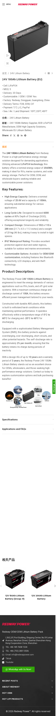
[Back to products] (48, 73)
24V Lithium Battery (20, 73)
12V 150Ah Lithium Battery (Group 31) (14, 597)
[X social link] (14, 136)
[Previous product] (45, 73)
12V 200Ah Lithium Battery (41, 597)
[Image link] (16, 623)
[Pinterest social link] (18, 136)
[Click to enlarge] (7, 63)
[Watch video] (7, 55)
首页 (4, 73)
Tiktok (8, 658)
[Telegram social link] (25, 136)
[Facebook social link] (10, 136)
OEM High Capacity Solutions (31, 126)
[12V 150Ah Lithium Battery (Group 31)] (14, 579)
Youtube (9, 662)
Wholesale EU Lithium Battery (17, 130)
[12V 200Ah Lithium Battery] (41, 579)
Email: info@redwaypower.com (20, 654)
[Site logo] (28, 4)
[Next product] (52, 73)
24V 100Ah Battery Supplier (23, 123)
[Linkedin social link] (21, 136)
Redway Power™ (22, 711)
